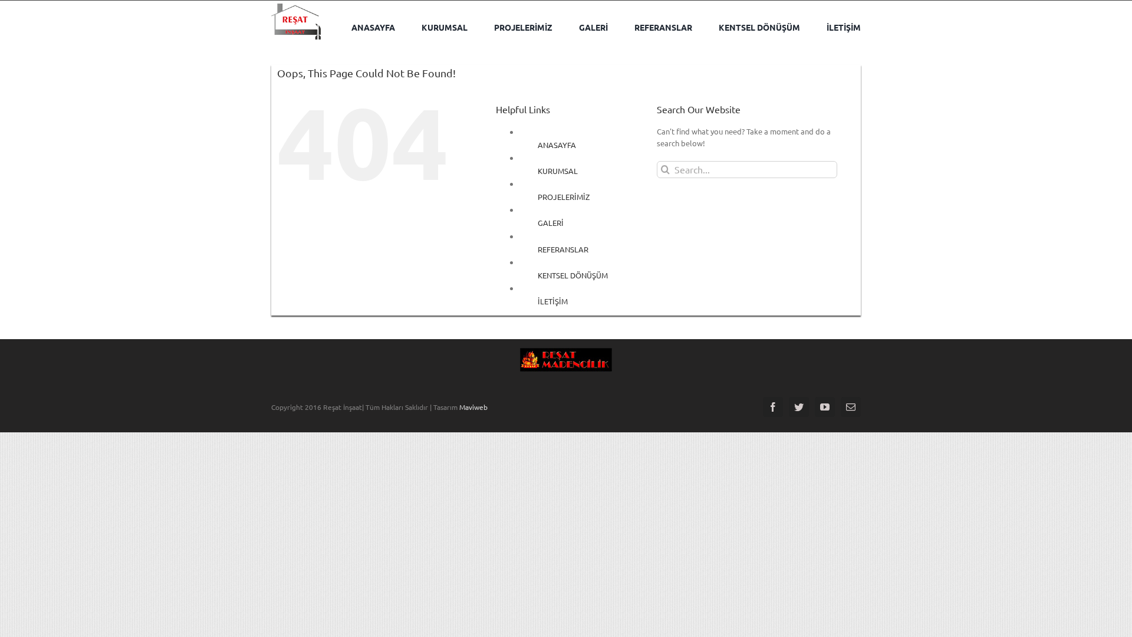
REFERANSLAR (563, 249)
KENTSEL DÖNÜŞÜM (573, 275)
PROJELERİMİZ (564, 197)
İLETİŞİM (553, 301)
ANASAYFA (557, 145)
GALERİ (551, 223)
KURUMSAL (558, 171)
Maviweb (473, 407)
